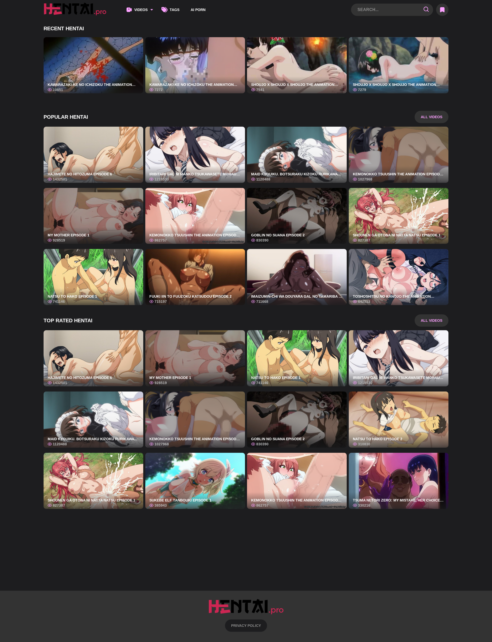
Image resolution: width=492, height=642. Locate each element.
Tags (174, 10)
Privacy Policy (246, 626)
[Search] (426, 9)
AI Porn (198, 10)
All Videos (431, 117)
